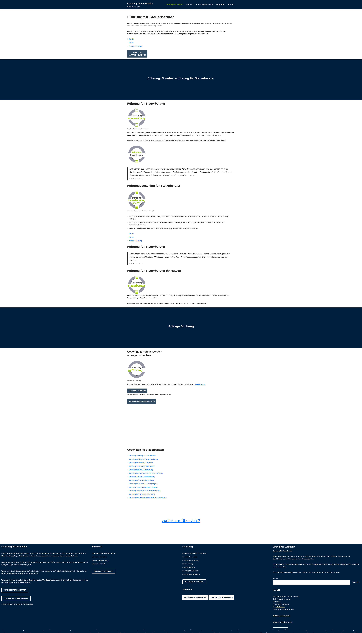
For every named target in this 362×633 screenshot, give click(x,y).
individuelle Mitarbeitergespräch (31, 580)
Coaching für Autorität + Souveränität (141, 480)
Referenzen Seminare (103, 571)
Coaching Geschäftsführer (16, 598)
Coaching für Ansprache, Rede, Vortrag (142, 494)
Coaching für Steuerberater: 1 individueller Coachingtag (147, 497)
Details (131, 39)
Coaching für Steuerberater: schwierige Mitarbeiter (146, 473)
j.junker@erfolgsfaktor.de (286, 609)
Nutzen (131, 42)
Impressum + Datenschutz (281, 615)
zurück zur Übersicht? (181, 520)
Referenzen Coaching (194, 582)
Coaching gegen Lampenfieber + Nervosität (143, 487)
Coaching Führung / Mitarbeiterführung (142, 476)
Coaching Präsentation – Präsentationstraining (144, 491)
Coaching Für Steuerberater (142, 401)
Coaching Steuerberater (15, 590)
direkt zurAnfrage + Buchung (137, 54)
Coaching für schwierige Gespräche (141, 462)
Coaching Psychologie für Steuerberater (142, 455)
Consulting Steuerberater (204, 4)
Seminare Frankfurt (98, 564)
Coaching (187, 546)
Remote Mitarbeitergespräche (72, 580)
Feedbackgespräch (49, 580)
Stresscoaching (25, 582)
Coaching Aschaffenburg (190, 560)
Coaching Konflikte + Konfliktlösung (141, 470)
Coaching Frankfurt (188, 567)
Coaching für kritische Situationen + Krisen (143, 459)
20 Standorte (111, 553)
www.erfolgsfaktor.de (282, 622)
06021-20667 (280, 607)
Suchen (275, 578)
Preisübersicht (200, 384)
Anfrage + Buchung (135, 46)
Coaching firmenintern (189, 557)
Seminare (97, 546)
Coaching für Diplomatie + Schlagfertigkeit (143, 484)
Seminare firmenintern (99, 557)
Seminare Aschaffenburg (100, 560)
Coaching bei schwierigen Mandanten (142, 466)
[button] (193, 4)
